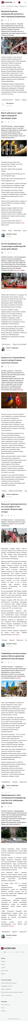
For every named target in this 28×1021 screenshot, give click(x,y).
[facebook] (11, 952)
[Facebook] (11, 20)
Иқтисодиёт (4, 970)
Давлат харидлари (6, 995)
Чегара (4, 491)
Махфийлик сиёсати (6, 986)
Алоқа (3, 1007)
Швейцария (6, 931)
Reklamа (3, 1010)
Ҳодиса (3, 961)
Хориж (17, 100)
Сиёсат (3, 964)
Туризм (15, 782)
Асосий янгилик (7, 100)
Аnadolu (15, 523)
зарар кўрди (16, 634)
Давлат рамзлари (6, 989)
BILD (19, 824)
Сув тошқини (6, 344)
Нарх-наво (17, 230)
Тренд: (3, 6)
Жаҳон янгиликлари (19, 344)
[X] (14, 20)
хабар (22, 223)
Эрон (24, 230)
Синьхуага (17, 270)
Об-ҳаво (4, 640)
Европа (11, 640)
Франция (20, 640)
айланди (11, 926)
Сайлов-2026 (9, 6)
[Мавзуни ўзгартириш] (20, 2)
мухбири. (20, 389)
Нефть (4, 230)
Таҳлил (3, 967)
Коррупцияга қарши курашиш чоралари (12, 992)
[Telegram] (8, 20)
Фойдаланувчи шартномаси (9, 983)
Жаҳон (3, 973)
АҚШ (10, 230)
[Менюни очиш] (25, 2)
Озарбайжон (6, 782)
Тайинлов (22, 6)
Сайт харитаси (5, 1004)
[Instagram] (2, 20)
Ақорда (16, 6)
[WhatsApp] (5, 20)
